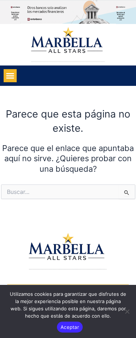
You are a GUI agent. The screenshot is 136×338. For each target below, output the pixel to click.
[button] (10, 75)
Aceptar (70, 327)
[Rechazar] (127, 311)
